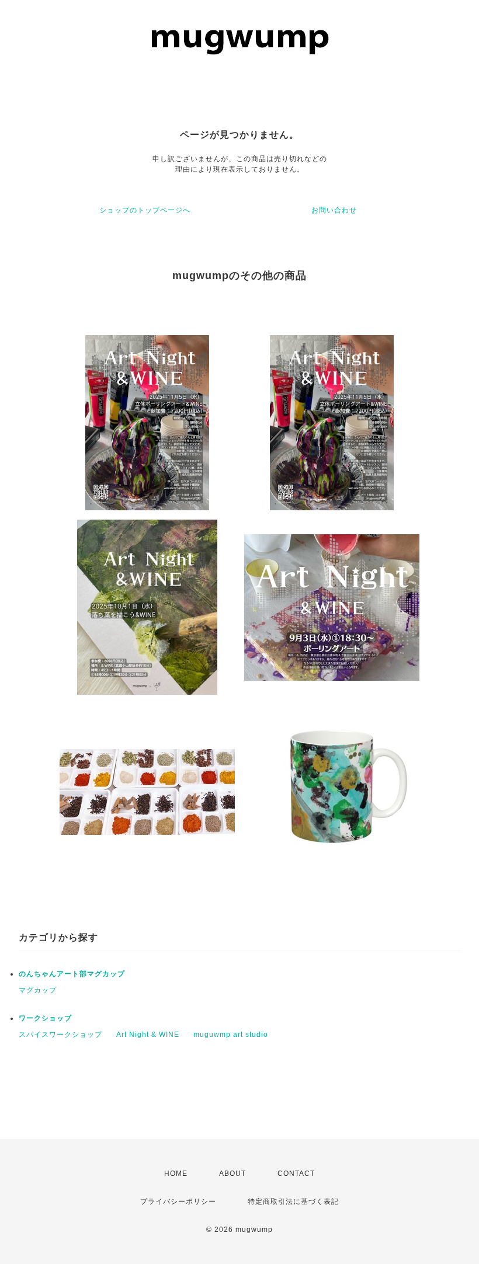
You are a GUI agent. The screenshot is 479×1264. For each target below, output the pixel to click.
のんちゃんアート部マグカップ (72, 974)
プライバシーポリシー (178, 1201)
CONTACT (296, 1173)
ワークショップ (45, 1018)
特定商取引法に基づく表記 (293, 1201)
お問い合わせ (334, 210)
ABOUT (232, 1173)
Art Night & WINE (147, 1034)
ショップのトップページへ (144, 210)
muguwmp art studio (230, 1034)
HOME (176, 1173)
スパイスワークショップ (60, 1034)
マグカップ (38, 990)
